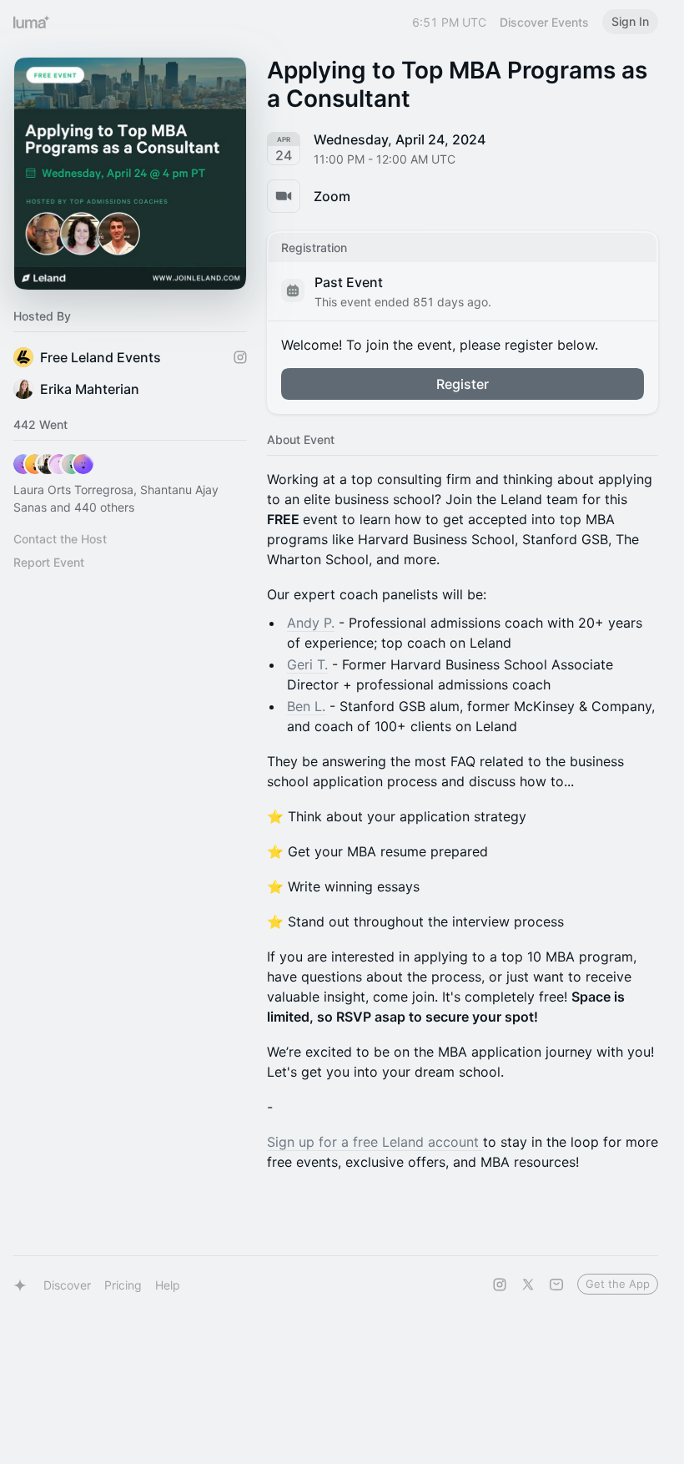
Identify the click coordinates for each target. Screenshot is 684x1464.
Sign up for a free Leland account (375, 1141)
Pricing (123, 1285)
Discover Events (544, 22)
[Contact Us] (556, 1284)
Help (167, 1285)
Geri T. (307, 664)
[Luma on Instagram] (499, 1284)
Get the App (618, 1283)
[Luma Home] (31, 21)
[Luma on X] (528, 1284)
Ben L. (306, 706)
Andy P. (310, 622)
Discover (67, 1285)
